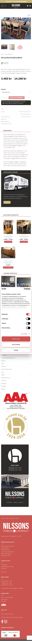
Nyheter (3, 389)
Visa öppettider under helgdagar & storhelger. (12, 588)
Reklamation (4, 599)
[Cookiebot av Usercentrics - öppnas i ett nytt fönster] (23, 289)
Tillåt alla (16, 339)
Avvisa (16, 350)
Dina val (3, 89)
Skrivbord (3, 366)
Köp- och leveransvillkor (7, 597)
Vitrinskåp (3, 386)
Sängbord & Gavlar (5, 377)
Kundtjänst (3, 568)
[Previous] (3, 28)
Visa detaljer (24, 333)
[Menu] (2, 6)
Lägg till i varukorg (16, 97)
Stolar (2, 372)
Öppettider (4, 601)
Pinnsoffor (3, 355)
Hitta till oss (4, 572)
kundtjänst (20, 103)
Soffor (2, 363)
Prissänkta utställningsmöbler (8, 358)
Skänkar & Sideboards (6, 369)
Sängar (3, 375)
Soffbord (3, 360)
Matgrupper (9, 54)
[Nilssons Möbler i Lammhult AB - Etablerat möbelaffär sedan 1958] (16, 7)
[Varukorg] (30, 5)
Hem (2, 54)
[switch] (28, 319)
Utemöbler (3, 383)
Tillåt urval (16, 344)
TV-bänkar (3, 380)
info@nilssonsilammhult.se (7, 566)
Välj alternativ (8, 241)
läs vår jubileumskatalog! (20, 1)
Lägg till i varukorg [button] (8, 267)
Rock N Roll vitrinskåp (8, 236)
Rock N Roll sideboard (8, 262)
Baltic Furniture (9, 123)
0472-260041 (23, 101)
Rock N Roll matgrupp (23, 236)
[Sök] (5, 5)
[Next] (28, 28)
